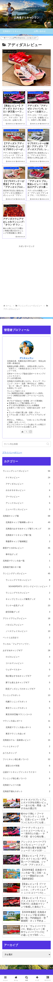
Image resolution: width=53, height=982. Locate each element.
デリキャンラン (26, 358)
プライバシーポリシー (12, 452)
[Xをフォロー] (26, 432)
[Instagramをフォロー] (30, 432)
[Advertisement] (26, 274)
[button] (47, 444)
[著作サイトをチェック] (22, 432)
